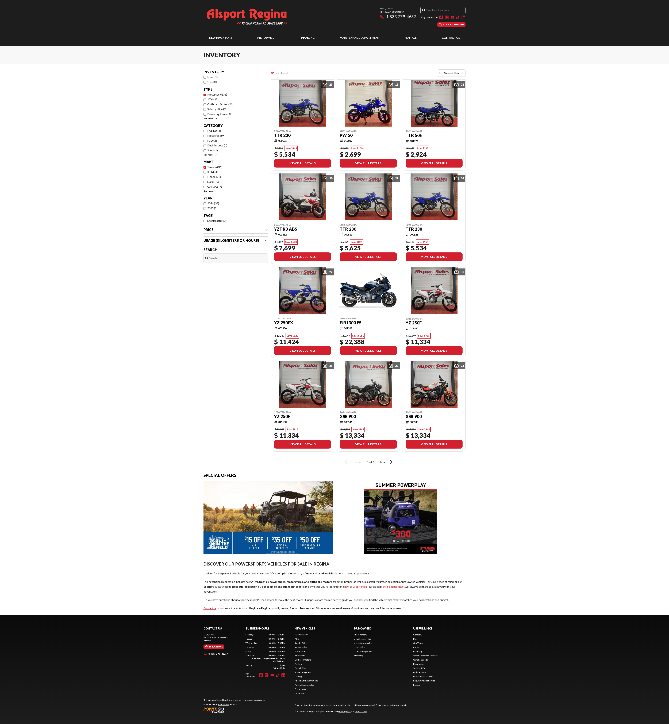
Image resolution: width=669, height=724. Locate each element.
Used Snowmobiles (363, 643)
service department (393, 586)
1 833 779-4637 (401, 16)
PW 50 (346, 135)
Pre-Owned (266, 37)
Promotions (300, 689)
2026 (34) (213, 203)
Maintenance (419, 672)
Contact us (209, 608)
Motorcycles (300, 651)
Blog (415, 639)
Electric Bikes (301, 668)
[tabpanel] (265, 651)
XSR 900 (348, 416)
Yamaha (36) (214, 167)
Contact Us (451, 37)
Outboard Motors (303, 659)
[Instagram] (447, 17)
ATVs (297, 639)
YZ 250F (414, 322)
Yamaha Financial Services (425, 655)
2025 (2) (212, 208)
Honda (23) (214, 176)
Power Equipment (303, 672)
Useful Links (422, 628)
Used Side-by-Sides (363, 651)
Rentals (411, 37)
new (346, 586)
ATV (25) (212, 99)
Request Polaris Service (424, 680)
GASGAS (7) (214, 186)
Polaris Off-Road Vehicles (306, 680)
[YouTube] (452, 17)
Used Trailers (360, 647)
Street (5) (212, 140)
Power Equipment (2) (219, 114)
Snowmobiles (301, 647)
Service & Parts (420, 668)
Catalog (298, 676)
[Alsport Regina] (247, 17)
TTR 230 (282, 135)
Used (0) (212, 82)
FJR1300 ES (350, 322)
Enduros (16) (214, 130)
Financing (307, 37)
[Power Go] (234, 710)
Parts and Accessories (423, 676)
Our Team (418, 643)
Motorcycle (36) (217, 94)
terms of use (361, 711)
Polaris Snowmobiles (304, 685)
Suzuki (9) (213, 181)
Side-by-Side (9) (216, 109)
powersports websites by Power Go (249, 700)
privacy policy (344, 711)
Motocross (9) (216, 135)
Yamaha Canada (420, 659)
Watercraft (300, 655)
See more (208, 118)
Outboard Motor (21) (220, 104)
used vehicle (360, 586)
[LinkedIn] (463, 17)
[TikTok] (458, 17)
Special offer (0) (216, 220)
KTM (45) (213, 171)
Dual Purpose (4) (217, 145)
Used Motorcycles (362, 639)
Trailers (298, 664)
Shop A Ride (223, 704)
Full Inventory (301, 634)
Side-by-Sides (301, 643)
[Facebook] (441, 17)
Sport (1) (212, 150)
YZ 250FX (283, 322)
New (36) (212, 77)
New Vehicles (305, 628)
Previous (355, 462)
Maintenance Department (360, 37)
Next (383, 462)
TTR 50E (414, 135)
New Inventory (220, 37)
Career (416, 647)
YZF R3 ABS (285, 229)
